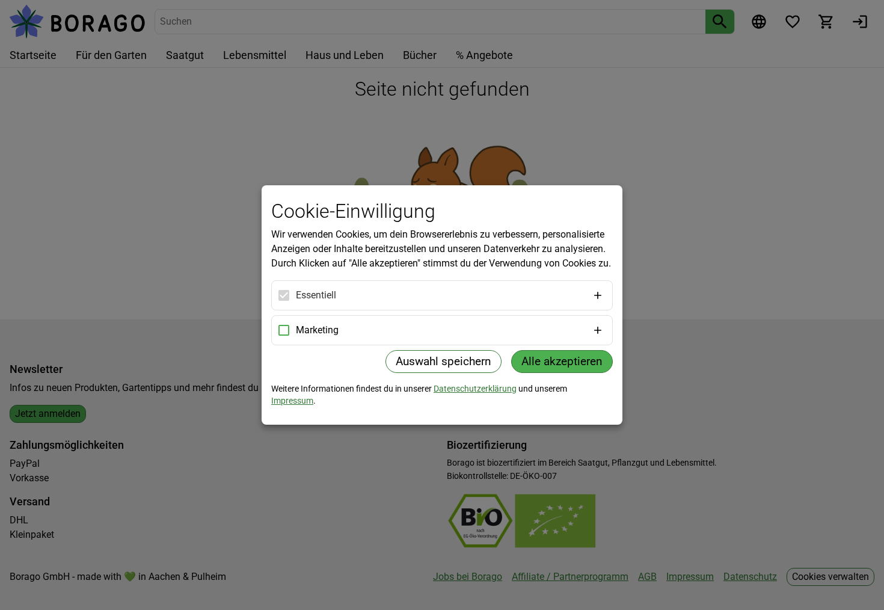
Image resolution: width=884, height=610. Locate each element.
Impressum (292, 400)
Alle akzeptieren (562, 361)
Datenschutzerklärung (475, 388)
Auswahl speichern (443, 361)
